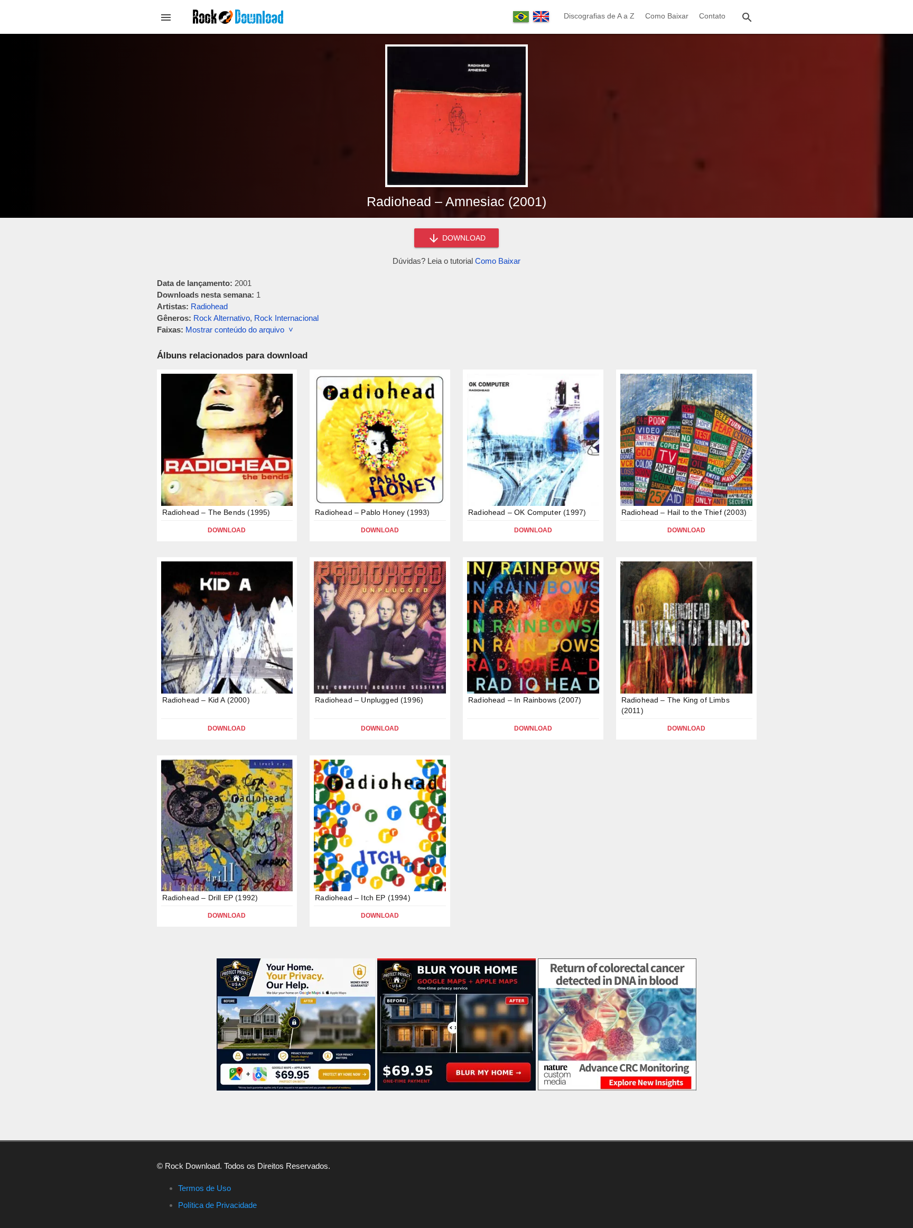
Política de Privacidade (217, 1205)
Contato (712, 16)
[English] (541, 16)
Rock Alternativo (221, 317)
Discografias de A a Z (599, 16)
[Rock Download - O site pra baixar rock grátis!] (238, 16)
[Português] (521, 16)
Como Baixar (666, 16)
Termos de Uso (204, 1188)
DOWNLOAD (463, 238)
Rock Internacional (286, 317)
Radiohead (209, 306)
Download (227, 530)
